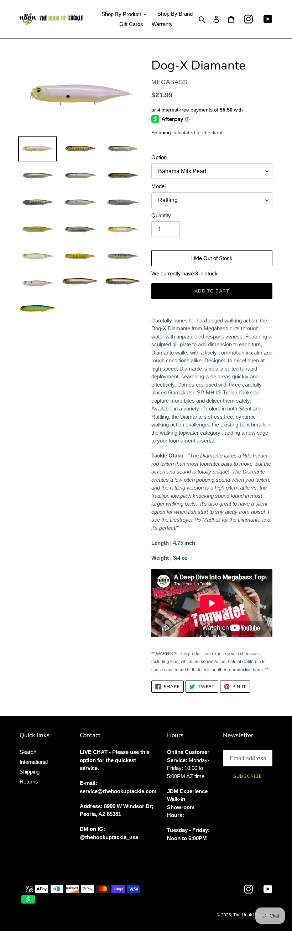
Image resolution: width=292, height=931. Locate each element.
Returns (29, 782)
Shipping (161, 132)
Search (28, 752)
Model (158, 186)
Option (159, 157)
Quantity (161, 215)
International (34, 762)
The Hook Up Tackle (252, 914)
